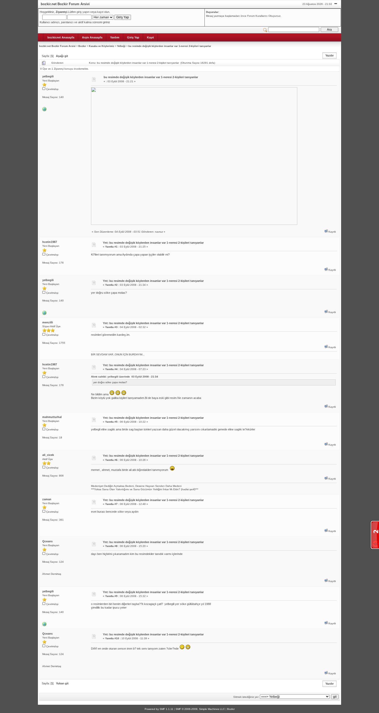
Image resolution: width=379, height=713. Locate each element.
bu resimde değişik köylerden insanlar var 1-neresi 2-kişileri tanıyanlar (169, 46)
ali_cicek (48, 454)
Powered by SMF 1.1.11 (159, 709)
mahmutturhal (52, 417)
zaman (46, 499)
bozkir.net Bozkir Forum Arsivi (57, 46)
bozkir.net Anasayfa (60, 37)
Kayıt (150, 37)
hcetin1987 (49, 241)
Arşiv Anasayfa (92, 37)
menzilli (47, 322)
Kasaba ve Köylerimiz (101, 46)
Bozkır (82, 46)
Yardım (114, 37)
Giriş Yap (133, 37)
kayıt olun (103, 11)
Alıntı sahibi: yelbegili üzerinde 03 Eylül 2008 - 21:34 (124, 376)
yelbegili (48, 76)
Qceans (47, 541)
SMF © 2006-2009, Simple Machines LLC (200, 709)
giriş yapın (83, 11)
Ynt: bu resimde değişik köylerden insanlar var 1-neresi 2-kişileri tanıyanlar (153, 242)
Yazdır (329, 55)
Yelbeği (121, 46)
